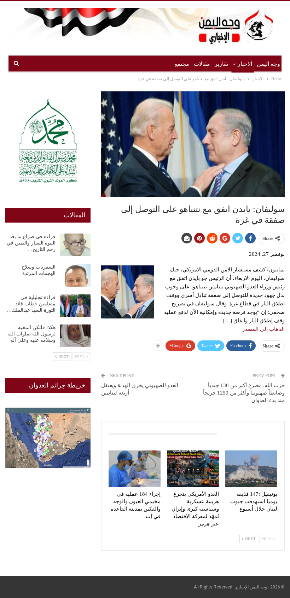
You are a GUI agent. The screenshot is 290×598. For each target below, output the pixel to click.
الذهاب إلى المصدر (263, 329)
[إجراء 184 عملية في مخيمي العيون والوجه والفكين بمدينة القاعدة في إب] (135, 468)
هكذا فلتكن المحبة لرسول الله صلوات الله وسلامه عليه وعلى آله (31, 334)
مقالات (202, 64)
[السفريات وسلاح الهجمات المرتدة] (75, 275)
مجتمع (181, 64)
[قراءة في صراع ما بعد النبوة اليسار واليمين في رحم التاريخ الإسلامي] (75, 245)
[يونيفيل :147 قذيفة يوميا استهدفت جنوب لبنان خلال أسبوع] (251, 468)
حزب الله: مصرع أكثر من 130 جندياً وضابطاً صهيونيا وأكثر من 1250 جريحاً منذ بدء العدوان (244, 393)
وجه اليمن (268, 64)
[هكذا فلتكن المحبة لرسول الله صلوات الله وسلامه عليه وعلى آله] (75, 335)
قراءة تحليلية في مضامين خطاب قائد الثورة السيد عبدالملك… (31, 304)
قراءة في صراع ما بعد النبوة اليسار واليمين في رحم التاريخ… (31, 243)
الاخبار (245, 64)
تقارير (221, 64)
